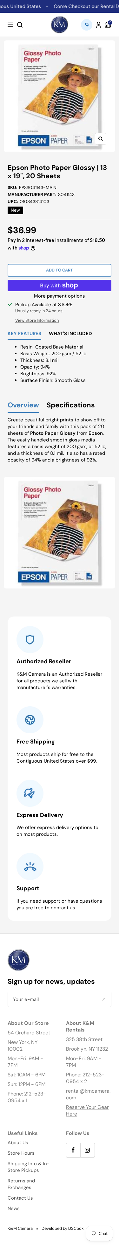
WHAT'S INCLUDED (70, 334)
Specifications (71, 405)
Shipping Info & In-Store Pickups (29, 1166)
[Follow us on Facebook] (73, 1150)
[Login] (98, 25)
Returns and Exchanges (21, 1184)
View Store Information (37, 320)
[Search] (20, 25)
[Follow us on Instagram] (87, 1150)
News (14, 1208)
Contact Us (20, 1198)
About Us (18, 1142)
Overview (23, 405)
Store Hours (21, 1153)
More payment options (59, 296)
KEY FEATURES (24, 334)
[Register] (103, 999)
